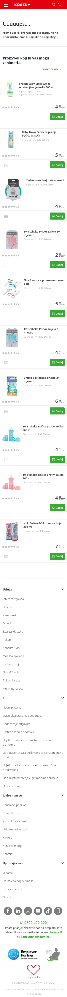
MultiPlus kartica (13, 688)
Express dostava (13, 631)
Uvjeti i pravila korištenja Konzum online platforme (27, 742)
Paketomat (9, 615)
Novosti (7, 897)
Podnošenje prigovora (17, 724)
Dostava (8, 607)
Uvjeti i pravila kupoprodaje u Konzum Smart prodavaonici (30, 767)
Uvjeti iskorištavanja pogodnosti (22, 715)
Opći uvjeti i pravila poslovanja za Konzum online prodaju (33, 755)
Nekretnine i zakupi (15, 829)
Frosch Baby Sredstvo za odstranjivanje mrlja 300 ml (36, 85)
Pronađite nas (11, 813)
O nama (8, 873)
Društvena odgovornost (18, 881)
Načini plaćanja (12, 707)
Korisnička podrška (14, 805)
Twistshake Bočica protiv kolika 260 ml (43, 428)
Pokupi (7, 639)
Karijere (7, 837)
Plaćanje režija (11, 664)
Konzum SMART (13, 648)
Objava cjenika (11, 786)
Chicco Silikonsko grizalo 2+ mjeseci (41, 379)
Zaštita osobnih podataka (19, 732)
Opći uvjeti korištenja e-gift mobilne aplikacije (30, 778)
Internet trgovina (13, 599)
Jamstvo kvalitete (13, 889)
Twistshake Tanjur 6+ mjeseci (45, 180)
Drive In (7, 623)
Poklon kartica (11, 680)
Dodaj (59, 116)
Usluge (7, 589)
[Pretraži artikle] (54, 4)
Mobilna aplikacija (14, 656)
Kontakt (7, 854)
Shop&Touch (11, 672)
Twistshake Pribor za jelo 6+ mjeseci (42, 233)
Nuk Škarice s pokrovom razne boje (43, 282)
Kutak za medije (12, 845)
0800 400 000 (35, 922)
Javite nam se (12, 795)
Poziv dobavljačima (14, 821)
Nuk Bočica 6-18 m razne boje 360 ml (42, 525)
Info (5, 698)
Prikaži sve (50, 69)
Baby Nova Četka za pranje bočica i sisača (39, 133)
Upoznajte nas (13, 863)
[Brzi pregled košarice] (62, 4)
